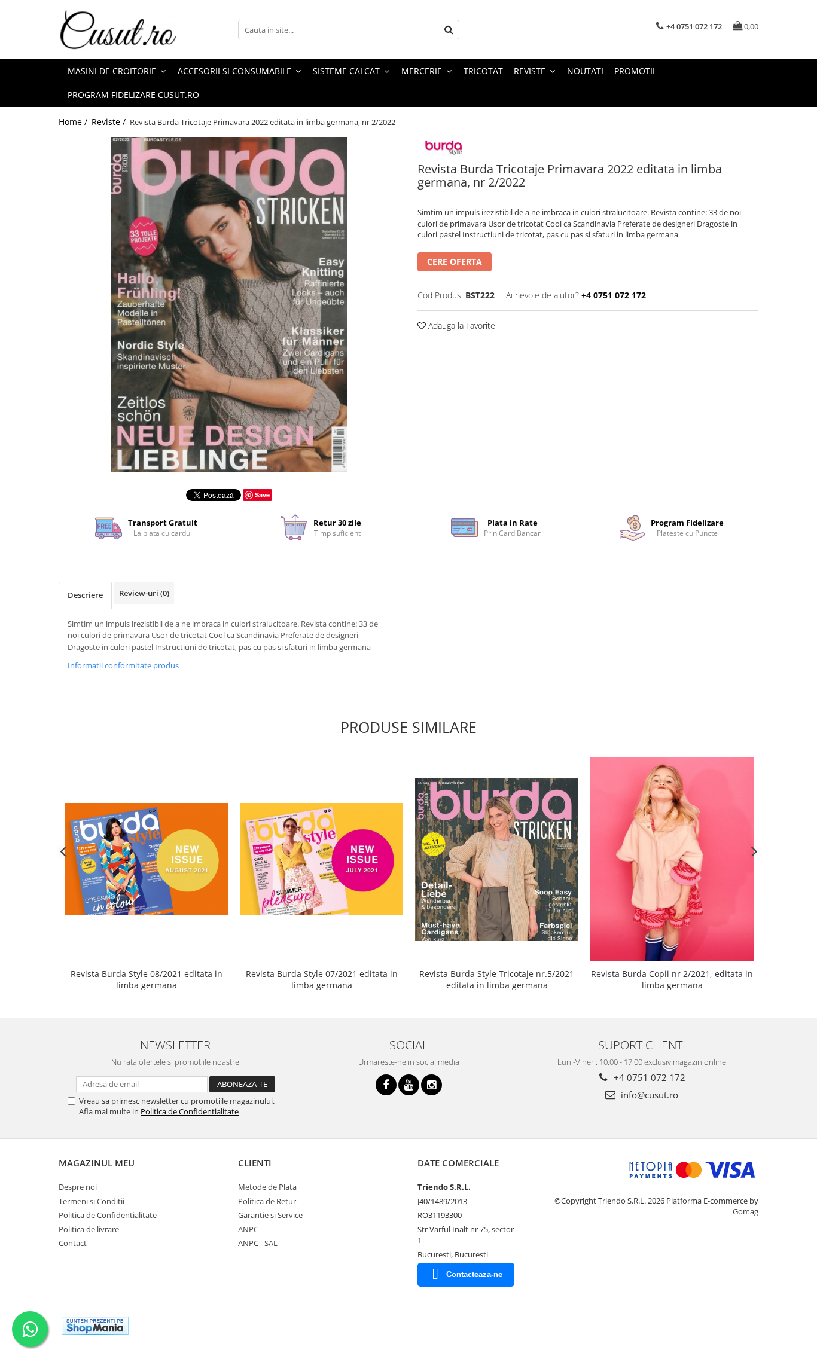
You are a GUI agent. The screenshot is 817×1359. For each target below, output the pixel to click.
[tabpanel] (229, 304)
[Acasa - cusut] (118, 29)
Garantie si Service (270, 1215)
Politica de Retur (267, 1201)
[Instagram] (431, 1084)
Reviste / (110, 121)
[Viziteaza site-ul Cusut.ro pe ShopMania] (95, 1326)
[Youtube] (408, 1084)
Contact (73, 1243)
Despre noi (78, 1186)
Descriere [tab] (85, 595)
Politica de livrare (89, 1229)
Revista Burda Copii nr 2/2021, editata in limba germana (672, 979)
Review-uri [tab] (144, 593)
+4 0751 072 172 (648, 1077)
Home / (74, 121)
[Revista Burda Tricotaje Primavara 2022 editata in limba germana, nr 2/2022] (229, 304)
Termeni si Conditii (91, 1201)
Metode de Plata (267, 1186)
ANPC (248, 1229)
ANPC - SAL (258, 1243)
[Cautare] (448, 29)
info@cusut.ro (648, 1095)
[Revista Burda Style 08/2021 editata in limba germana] (146, 859)
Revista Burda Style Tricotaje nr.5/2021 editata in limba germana (496, 979)
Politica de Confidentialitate (190, 1111)
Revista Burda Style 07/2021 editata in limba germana (322, 979)
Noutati (585, 71)
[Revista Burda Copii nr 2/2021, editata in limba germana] (672, 859)
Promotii (634, 71)
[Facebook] (386, 1084)
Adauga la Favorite (460, 325)
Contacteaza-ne (474, 1274)
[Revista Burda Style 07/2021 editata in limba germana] (321, 859)
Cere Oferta (454, 261)
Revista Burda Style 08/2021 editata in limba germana (146, 979)
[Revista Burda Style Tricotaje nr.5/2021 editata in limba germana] (496, 859)
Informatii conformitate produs (123, 665)
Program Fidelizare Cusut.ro (133, 94)
